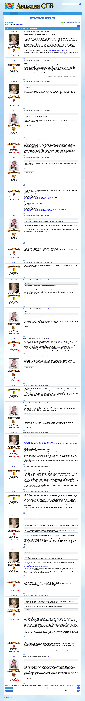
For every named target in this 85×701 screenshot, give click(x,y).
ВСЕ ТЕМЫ (32, 18)
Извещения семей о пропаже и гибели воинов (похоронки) (53, 26)
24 (47, 638)
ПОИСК (42, 18)
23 (47, 595)
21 (47, 549)
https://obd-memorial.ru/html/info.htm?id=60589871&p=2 (37, 198)
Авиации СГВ (7, 26)
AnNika (13, 60)
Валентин (22, 24)
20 (47, 515)
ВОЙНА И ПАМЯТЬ (37, 26)
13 (48, 338)
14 (47, 355)
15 (47, 385)
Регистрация (48, 18)
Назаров (18, 24)
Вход (53, 18)
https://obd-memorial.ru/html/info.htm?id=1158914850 (36, 231)
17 (47, 432)
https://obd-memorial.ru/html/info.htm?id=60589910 (36, 566)
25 (48, 656)
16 (47, 402)
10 (51, 262)
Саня (14, 110)
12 (48, 308)
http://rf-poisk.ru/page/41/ (35, 629)
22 (47, 577)
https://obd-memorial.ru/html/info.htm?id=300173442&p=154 (38, 210)
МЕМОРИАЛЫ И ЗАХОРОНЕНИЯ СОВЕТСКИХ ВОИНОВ (22, 26)
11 (48, 279)
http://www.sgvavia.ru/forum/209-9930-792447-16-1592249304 (38, 442)
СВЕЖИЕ (37, 18)
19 (47, 491)
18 (47, 466)
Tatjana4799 (14, 31)
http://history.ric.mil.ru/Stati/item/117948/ (57, 50)
